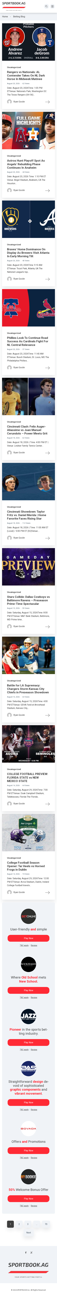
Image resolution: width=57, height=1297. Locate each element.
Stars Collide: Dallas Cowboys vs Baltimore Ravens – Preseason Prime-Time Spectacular (28, 600)
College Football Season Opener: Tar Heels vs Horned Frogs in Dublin (26, 866)
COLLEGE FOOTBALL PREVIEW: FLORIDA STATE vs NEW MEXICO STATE (27, 777)
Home (5, 16)
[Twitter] (31, 1252)
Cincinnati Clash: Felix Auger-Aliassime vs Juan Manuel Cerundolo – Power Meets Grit (27, 430)
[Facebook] (25, 1252)
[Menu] (52, 6)
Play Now (28, 938)
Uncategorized (14, 67)
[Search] (46, 6)
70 (46, 1224)
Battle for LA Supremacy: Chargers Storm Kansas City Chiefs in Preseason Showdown (28, 689)
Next (28, 1232)
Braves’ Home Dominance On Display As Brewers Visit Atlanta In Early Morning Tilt (28, 253)
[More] (47, 101)
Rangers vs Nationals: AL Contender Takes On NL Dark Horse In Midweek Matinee (26, 75)
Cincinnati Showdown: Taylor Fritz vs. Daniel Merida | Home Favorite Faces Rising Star (26, 515)
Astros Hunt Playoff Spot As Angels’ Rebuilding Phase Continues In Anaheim (26, 164)
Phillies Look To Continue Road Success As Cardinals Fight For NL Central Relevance (27, 341)
